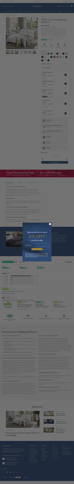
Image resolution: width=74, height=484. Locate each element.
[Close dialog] (50, 224)
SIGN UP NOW (37, 249)
